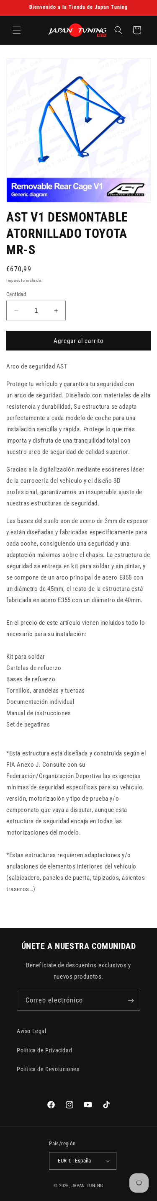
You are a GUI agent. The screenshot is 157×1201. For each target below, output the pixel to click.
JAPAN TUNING (87, 1185)
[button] (17, 30)
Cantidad (16, 294)
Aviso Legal (31, 1031)
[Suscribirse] (130, 1000)
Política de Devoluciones (48, 1069)
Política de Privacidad (44, 1050)
